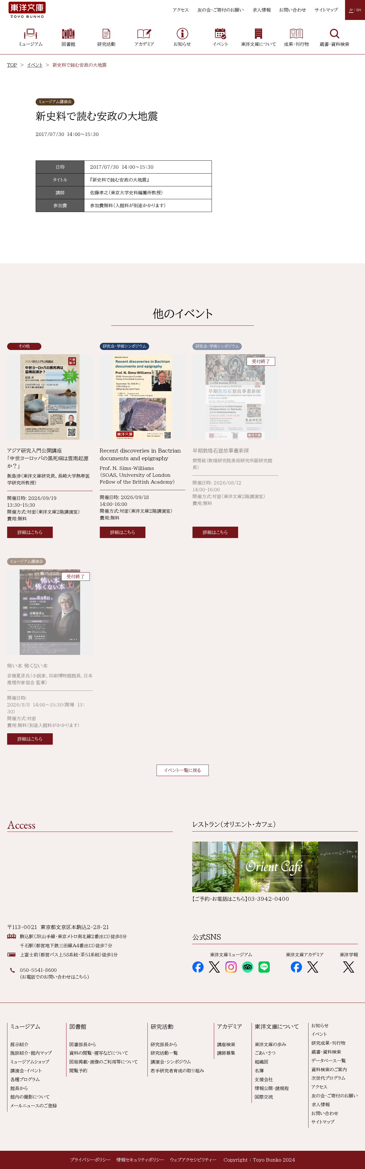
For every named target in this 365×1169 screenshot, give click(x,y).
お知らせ (320, 1025)
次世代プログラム (328, 1078)
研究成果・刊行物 (328, 1043)
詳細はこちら (29, 532)
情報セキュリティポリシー (140, 1160)
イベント (34, 65)
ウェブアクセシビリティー (193, 1160)
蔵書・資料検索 (326, 1052)
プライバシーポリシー (90, 1160)
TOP (12, 65)
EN (358, 9)
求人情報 (261, 10)
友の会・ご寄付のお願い (220, 10)
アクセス (181, 10)
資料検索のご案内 (329, 1069)
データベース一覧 (328, 1060)
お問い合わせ (292, 10)
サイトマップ (326, 10)
